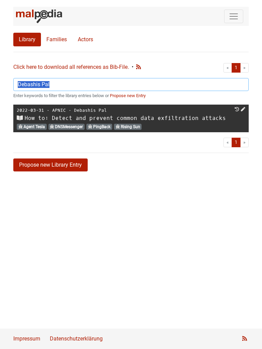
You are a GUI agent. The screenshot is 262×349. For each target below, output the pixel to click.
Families (56, 39)
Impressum (26, 338)
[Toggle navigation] (233, 16)
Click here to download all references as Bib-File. (71, 67)
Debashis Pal (90, 110)
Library (27, 39)
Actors (85, 39)
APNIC (59, 110)
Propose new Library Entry (50, 165)
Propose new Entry (128, 95)
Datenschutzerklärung (76, 338)
